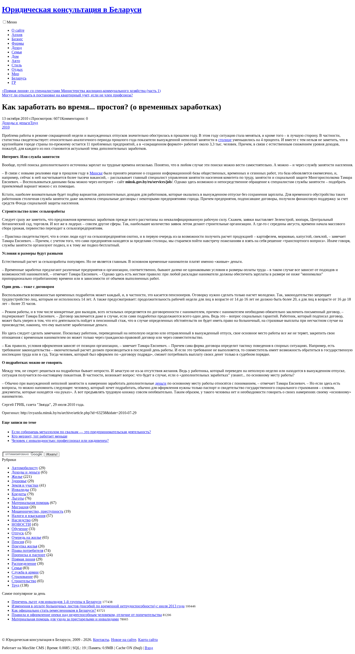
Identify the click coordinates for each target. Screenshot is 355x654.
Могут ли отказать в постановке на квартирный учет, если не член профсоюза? (67, 95)
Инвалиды (20, 490)
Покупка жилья (24, 546)
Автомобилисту (25, 468)
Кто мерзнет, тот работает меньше (39, 436)
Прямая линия (23, 559)
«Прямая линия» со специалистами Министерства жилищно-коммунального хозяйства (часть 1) (81, 91)
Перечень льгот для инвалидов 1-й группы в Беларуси (56, 602)
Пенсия (18, 542)
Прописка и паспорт (28, 555)
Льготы (18, 498)
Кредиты (19, 494)
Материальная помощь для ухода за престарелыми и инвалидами (65, 619)
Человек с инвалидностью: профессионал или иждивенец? (60, 440)
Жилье (17, 476)
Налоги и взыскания (28, 516)
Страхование (22, 577)
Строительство (24, 581)
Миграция (20, 507)
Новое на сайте (123, 640)
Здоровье (19, 481)
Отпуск (18, 533)
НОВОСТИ (21, 524)
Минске (96, 173)
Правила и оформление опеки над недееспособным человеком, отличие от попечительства (87, 615)
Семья (17, 568)
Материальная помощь (30, 503)
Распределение (24, 563)
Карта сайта (148, 640)
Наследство (21, 520)
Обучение (20, 529)
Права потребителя (27, 550)
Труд (34, 123)
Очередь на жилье (26, 537)
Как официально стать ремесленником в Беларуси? (54, 610)
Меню (12, 22)
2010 (6, 127)
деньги (160, 383)
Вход (149, 648)
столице (225, 140)
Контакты (101, 640)
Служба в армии (25, 572)
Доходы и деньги (16, 123)
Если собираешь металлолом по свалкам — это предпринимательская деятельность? (81, 432)
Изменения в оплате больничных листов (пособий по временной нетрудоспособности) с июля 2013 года (98, 606)
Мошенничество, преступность (37, 511)
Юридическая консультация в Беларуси (72, 9)
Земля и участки (25, 485)
